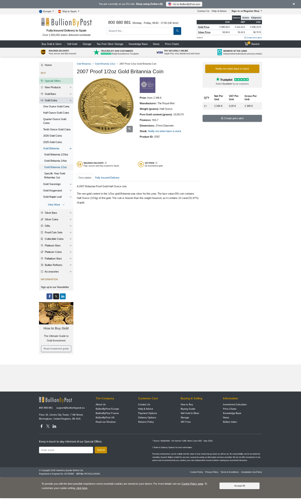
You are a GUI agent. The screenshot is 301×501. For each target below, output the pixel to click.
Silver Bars (50, 212)
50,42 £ (241, 32)
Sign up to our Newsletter (55, 287)
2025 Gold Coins (52, 142)
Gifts (47, 225)
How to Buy (187, 404)
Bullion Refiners (53, 264)
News (156, 43)
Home (48, 65)
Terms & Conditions (230, 472)
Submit (101, 449)
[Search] (177, 31)
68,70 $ (257, 32)
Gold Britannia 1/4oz (55, 160)
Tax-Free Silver (110, 43)
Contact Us (144, 404)
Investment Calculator (235, 404)
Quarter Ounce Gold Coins (54, 121)
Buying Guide (188, 408)
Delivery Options (147, 417)
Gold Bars (50, 93)
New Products (52, 87)
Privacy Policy (211, 472)
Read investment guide (56, 348)
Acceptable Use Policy (251, 472)
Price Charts (229, 408)
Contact (203, 11)
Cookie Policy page (192, 483)
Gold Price (203, 27)
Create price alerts (254, 38)
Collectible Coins (54, 238)
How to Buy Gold (56, 328)
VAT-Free (186, 421)
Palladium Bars (53, 258)
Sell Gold (72, 43)
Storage (87, 43)
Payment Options (147, 413)
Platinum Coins (53, 251)
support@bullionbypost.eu (70, 407)
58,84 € (226, 32)
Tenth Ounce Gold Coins (57, 129)
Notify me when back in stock (164, 131)
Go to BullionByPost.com (186, 4)
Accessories (51, 271)
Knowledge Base (138, 43)
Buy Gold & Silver (52, 43)
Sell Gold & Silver (190, 413)
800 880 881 (46, 407)
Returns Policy (146, 421)
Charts (172, 43)
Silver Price (204, 32)
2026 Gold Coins (52, 135)
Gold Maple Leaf (52, 196)
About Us (101, 404)
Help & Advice (219, 11)
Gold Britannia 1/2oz (105, 63)
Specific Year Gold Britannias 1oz (54, 175)
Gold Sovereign (52, 184)
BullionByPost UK (105, 417)
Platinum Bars (52, 245)
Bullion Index (230, 421)
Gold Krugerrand (52, 190)
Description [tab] (85, 177)
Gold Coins (50, 100)
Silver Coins (51, 219)
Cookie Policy (196, 472)
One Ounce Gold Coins (56, 106)
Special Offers (52, 80)
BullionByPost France (107, 413)
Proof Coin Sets (53, 232)
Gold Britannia (84, 63)
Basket (254, 43)
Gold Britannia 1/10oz (56, 154)
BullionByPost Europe (107, 408)
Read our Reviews (106, 421)
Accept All (239, 485)
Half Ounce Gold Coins (56, 112)
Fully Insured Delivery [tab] (107, 177)
